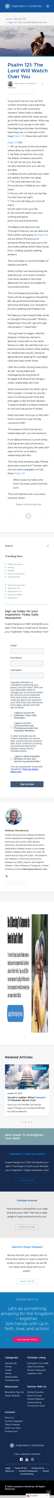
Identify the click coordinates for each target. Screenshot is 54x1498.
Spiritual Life (20, 19)
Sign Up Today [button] (27, 1183)
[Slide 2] (25, 1125)
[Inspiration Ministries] (23, 6)
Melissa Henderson (27, 83)
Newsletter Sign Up (14, 1395)
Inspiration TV (14, 591)
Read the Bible (15, 594)
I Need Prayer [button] (27, 1284)
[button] (47, 6)
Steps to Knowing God (28, 504)
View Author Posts (16, 883)
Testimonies (14, 577)
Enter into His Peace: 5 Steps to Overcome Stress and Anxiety (25, 1100)
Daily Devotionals (16, 585)
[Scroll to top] (48, 1492)
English (34, 1495)
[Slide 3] (28, 1125)
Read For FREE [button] (27, 1230)
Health (11, 570)
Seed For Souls (34, 1398)
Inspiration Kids (34, 1376)
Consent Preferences (28, 1474)
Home (9, 19)
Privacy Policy (38, 1471)
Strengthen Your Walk (37, 1366)
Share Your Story (13, 1431)
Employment (11, 1434)
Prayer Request (15, 564)
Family (8, 1376)
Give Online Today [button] (27, 1342)
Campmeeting (34, 1405)
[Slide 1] (22, 1125)
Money (11, 567)
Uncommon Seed (35, 1408)
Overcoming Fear (16, 574)
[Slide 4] (31, 1125)
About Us (9, 1420)
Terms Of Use (21, 1471)
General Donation (35, 1395)
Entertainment (12, 1383)
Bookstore (13, 598)
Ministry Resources (36, 1373)
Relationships (11, 1379)
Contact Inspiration (14, 1424)
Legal (7, 1471)
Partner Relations (35, 1402)
